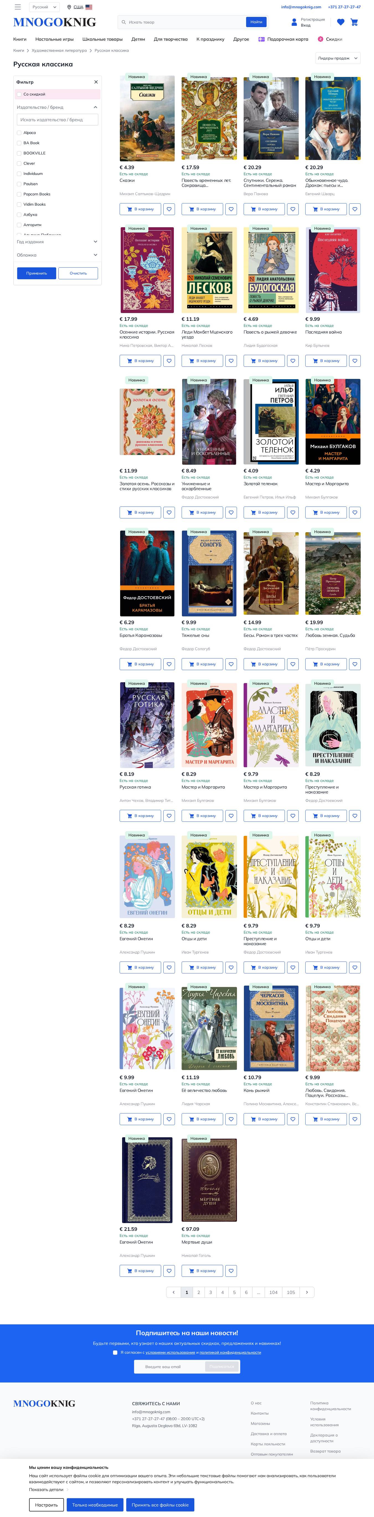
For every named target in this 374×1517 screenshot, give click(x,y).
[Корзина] (354, 22)
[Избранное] (340, 22)
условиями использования (170, 1352)
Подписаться (222, 1366)
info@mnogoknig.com (301, 6)
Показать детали (46, 1489)
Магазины (260, 1423)
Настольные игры (54, 39)
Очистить (78, 273)
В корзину (144, 208)
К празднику (211, 39)
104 (273, 1292)
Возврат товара (325, 1451)
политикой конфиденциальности (230, 1352)
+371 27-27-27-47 (344, 6)
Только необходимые (95, 1505)
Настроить (46, 1505)
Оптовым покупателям (272, 1454)
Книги (20, 39)
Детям (138, 39)
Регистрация (313, 19)
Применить (36, 273)
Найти (256, 21)
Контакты (260, 1413)
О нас (256, 1402)
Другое (241, 39)
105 (291, 1292)
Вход (306, 25)
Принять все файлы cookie (160, 1505)
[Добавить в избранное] (169, 209)
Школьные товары (102, 39)
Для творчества (171, 39)
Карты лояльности (268, 1443)
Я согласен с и (191, 1352)
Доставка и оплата (269, 1433)
